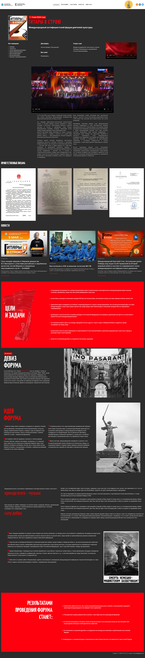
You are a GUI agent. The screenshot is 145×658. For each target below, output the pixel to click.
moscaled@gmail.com (138, 653)
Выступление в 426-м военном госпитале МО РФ (70, 266)
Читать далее (5, 275)
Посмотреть (45, 56)
